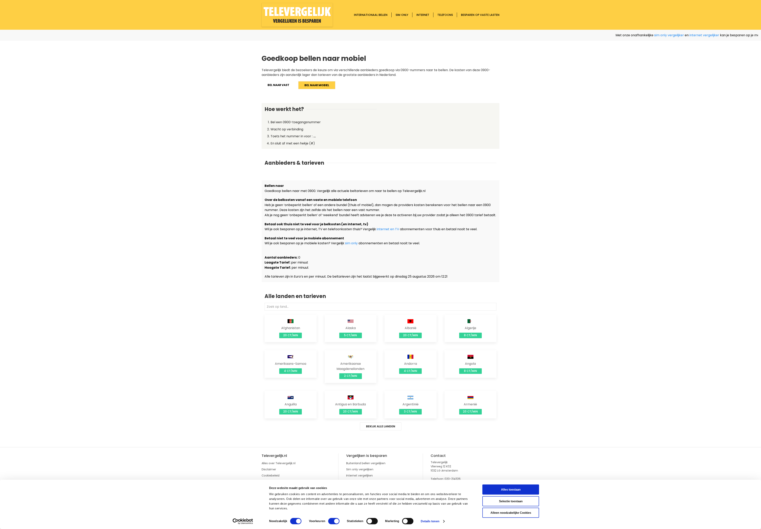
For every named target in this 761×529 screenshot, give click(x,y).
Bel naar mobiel (316, 85)
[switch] (333, 521)
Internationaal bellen (370, 15)
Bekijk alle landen (380, 426)
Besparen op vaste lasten (480, 15)
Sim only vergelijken (359, 469)
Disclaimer (269, 469)
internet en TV (388, 229)
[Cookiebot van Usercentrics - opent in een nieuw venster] (243, 521)
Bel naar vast (278, 85)
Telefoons (445, 15)
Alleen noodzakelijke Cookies (510, 512)
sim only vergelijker (649, 35)
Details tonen (430, 521)
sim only (351, 243)
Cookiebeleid (270, 475)
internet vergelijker (684, 35)
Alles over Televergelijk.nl (278, 463)
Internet (422, 15)
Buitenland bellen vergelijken (365, 463)
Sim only (402, 15)
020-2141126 (453, 479)
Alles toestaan (511, 489)
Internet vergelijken (359, 475)
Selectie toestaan (511, 501)
